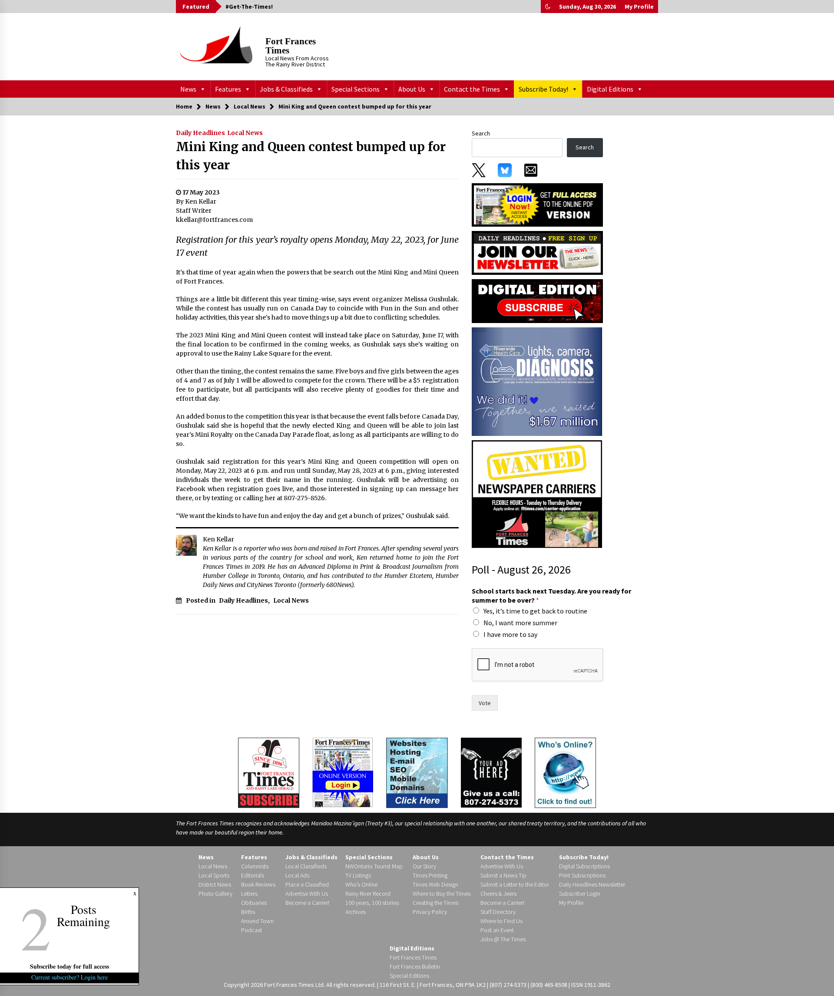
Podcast (251, 930)
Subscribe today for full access (69, 966)
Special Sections (355, 89)
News (188, 89)
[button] (547, 6)
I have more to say (510, 634)
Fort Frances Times (290, 46)
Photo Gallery (215, 893)
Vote (485, 703)
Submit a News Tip (503, 875)
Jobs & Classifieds (286, 89)
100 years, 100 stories (372, 903)
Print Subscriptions (582, 875)
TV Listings (358, 875)
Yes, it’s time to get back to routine (535, 611)
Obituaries (254, 903)
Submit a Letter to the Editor (514, 884)
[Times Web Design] (417, 772)
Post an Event (497, 930)
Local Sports (214, 875)
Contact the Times (472, 89)
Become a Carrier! (307, 903)
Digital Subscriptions (584, 866)
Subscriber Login (579, 893)
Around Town (257, 921)
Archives (355, 912)
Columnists (254, 866)
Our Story (424, 866)
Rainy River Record (368, 893)
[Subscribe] (268, 773)
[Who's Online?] (565, 772)
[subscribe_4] (537, 252)
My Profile (639, 6)
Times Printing (430, 875)
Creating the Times (435, 903)
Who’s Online (361, 884)
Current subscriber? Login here (69, 977)
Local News (245, 133)
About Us (411, 89)
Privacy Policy (430, 912)
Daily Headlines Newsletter (592, 884)
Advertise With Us (306, 893)
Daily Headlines (200, 133)
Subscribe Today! (543, 89)
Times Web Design (435, 884)
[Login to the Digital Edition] (342, 771)
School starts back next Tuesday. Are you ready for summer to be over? (551, 595)
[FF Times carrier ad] (537, 494)
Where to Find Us (501, 921)
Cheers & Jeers (498, 893)
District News (215, 884)
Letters (249, 893)
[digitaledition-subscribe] (537, 300)
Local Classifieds (306, 866)
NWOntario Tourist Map (374, 866)
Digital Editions (610, 89)
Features (228, 89)
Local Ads (297, 875)
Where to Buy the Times (441, 893)
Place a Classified (307, 884)
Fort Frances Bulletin (415, 966)
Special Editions (409, 976)
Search (481, 133)
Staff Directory (498, 912)
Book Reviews (258, 884)
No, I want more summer (520, 622)
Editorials (252, 875)
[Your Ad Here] (491, 772)
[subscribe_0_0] (537, 204)
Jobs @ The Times (503, 939)
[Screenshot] (537, 381)
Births (248, 912)
